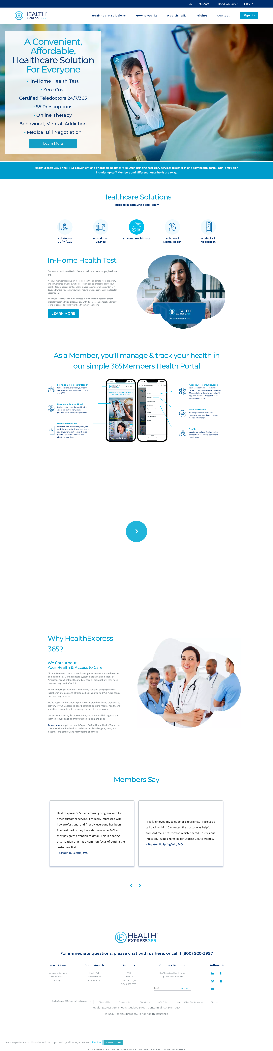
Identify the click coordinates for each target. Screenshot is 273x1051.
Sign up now (54, 725)
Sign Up (249, 15)
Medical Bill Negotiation (53, 132)
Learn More (53, 143)
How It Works (57, 977)
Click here (154, 1049)
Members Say (94, 977)
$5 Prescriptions (54, 106)
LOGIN (249, 4)
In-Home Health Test (54, 81)
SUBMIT (185, 988)
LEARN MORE (63, 313)
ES (190, 3)
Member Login (129, 980)
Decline (96, 1042)
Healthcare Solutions (57, 973)
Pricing (57, 980)
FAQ (129, 973)
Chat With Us (94, 980)
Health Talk (94, 973)
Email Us (129, 977)
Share (205, 4)
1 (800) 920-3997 (227, 3)
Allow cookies (113, 1042)
